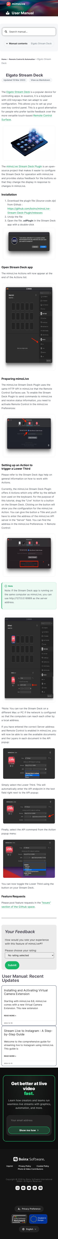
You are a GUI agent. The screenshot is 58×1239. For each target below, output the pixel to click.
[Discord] (40, 1188)
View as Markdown (40, 80)
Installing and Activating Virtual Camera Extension (26, 992)
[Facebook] (23, 1188)
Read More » (10, 1015)
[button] (29, 1209)
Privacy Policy (25, 1166)
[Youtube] (29, 1188)
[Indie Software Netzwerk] (19, 1219)
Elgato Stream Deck (18, 91)
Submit (12, 965)
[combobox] (29, 31)
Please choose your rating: (21, 950)
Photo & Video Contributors (30, 1169)
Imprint (9, 1166)
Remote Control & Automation (22, 59)
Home (4, 59)
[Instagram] (17, 1188)
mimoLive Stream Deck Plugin (24, 166)
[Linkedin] (35, 1188)
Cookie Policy (43, 1166)
